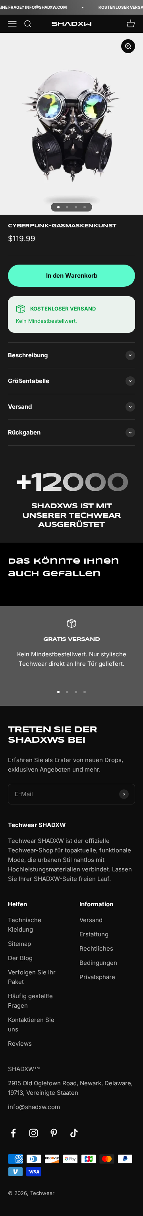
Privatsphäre (97, 977)
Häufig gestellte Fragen (30, 1000)
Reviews (20, 1043)
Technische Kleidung (24, 924)
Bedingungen (98, 962)
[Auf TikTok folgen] (74, 1133)
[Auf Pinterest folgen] (53, 1133)
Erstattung (93, 934)
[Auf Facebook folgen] (13, 1133)
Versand (90, 920)
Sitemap (19, 943)
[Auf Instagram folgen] (33, 1133)
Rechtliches (96, 948)
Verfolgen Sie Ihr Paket (32, 976)
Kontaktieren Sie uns (31, 1024)
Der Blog (20, 958)
